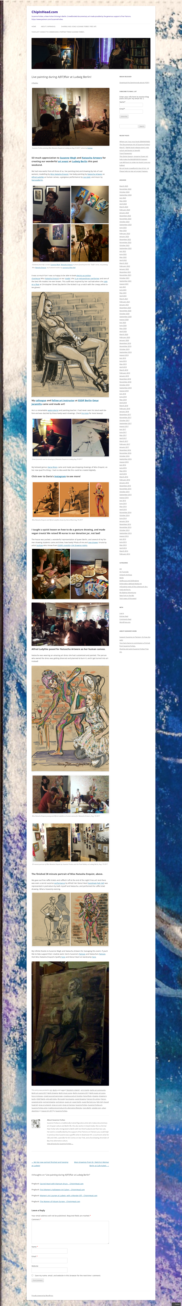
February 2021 (124, 302)
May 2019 (123, 364)
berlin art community (98, 1090)
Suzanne (64, 157)
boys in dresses (37, 1096)
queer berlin (76, 1102)
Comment (36, 1219)
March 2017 (123, 441)
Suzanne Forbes (81, 1105)
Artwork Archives (125, 575)
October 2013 (124, 530)
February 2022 (124, 266)
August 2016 (124, 462)
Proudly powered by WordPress (42, 1296)
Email (35, 1256)
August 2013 (124, 536)
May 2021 (123, 293)
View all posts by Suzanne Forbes (60, 1144)
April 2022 (123, 260)
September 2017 (125, 423)
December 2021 (125, 272)
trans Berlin (87, 1108)
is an (77, 278)
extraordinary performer (89, 278)
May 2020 (123, 328)
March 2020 (123, 334)
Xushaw (89, 148)
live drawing (69, 1099)
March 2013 (123, 551)
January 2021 (124, 305)
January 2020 (124, 340)
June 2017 (123, 432)
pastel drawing (80, 1099)
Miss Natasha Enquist (59, 174)
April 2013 (123, 548)
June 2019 (123, 361)
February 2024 (124, 210)
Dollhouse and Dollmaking (129, 581)
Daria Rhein (52, 467)
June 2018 (123, 397)
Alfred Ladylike (38, 177)
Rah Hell (100, 883)
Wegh (73, 157)
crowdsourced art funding (72, 1096)
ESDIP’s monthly (64, 545)
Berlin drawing (52, 1093)
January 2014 (124, 521)
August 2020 (124, 319)
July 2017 (122, 429)
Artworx (97, 157)
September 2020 (125, 316)
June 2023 (123, 227)
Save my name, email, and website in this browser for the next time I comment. (68, 1275)
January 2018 (124, 411)
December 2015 (125, 486)
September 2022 (125, 248)
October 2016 (124, 456)
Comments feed (125, 619)
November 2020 (125, 311)
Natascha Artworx (94, 174)
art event (63, 161)
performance (59, 883)
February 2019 (124, 373)
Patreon (82, 954)
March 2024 (123, 207)
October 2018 (124, 385)
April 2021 (123, 296)
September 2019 (125, 352)
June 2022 (123, 254)
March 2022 (123, 263)
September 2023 (125, 225)
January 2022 (124, 269)
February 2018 (124, 408)
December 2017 (125, 414)
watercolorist (53, 410)
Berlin (84, 161)
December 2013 (125, 524)
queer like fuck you (89, 1102)
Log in (121, 613)
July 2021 (122, 287)
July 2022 (122, 251)
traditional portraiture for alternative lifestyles (65, 1108)
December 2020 (125, 308)
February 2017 (124, 444)
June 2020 (123, 325)
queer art (68, 1102)
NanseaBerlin (37, 180)
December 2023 (125, 216)
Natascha (87, 157)
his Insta (85, 413)
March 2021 (123, 299)
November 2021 (125, 275)
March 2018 (123, 406)
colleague (41, 400)
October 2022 (124, 245)
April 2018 (123, 403)
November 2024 (125, 189)
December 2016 (125, 450)
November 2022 (125, 242)
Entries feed (123, 616)
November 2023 (125, 219)
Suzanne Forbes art (95, 1105)
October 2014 (124, 515)
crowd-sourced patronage (53, 1096)
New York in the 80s (126, 595)
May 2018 (123, 400)
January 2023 (124, 236)
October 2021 (124, 278)
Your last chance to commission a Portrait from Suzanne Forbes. (58, 32)
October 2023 (124, 222)
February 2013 (124, 554)
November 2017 (125, 417)
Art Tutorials (124, 572)
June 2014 (123, 518)
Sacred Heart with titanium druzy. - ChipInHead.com (61, 1183)
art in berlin (85, 1090)
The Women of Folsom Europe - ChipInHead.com (60, 1201)
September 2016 (125, 459)
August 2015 (124, 497)
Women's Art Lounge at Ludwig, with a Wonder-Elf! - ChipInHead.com (68, 1195)
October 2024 (124, 192)
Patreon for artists (93, 1099)
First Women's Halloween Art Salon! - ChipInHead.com (62, 1189)
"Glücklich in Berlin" (73, 1090)
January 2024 (124, 213)
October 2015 (124, 492)
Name (35, 1247)
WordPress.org (124, 622)
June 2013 (123, 542)
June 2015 (123, 503)
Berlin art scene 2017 (39, 1093)
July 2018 (122, 394)
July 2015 (122, 500)
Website (35, 1266)
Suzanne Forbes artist (40, 1108)
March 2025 (123, 186)
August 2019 (124, 355)
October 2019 (124, 349)
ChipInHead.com (45, 12)
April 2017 (123, 438)
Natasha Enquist (40, 268)
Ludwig (76, 161)
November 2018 (125, 382)
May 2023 (123, 230)
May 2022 (123, 257)
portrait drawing (49, 1102)
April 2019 (123, 367)
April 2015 (123, 509)
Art (51, 1090)
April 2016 (123, 474)
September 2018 (125, 388)
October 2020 (124, 314)
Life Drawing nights (79, 545)
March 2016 (123, 477)
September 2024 (125, 195)
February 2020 (124, 337)
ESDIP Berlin (85, 400)
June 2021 (123, 290)
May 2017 (123, 435)
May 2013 (123, 545)
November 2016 (125, 453)
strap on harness (68, 1105)
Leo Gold (86, 177)
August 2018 (124, 391)
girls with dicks (51, 1099)
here (63, 957)
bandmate (92, 883)
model (67, 278)
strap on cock (57, 1105)
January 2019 (124, 376)
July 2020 (122, 322)
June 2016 (123, 468)
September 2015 (125, 495)
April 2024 (123, 204)
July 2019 (122, 358)
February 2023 (124, 233)
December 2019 (125, 343)
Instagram (60, 476)
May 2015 (123, 506)
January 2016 (124, 483)
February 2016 (124, 480)
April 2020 (123, 331)
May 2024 (123, 201)
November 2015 (125, 489)
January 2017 (124, 447)
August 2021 (124, 284)
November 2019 (125, 346)
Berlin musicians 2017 (81, 1093)
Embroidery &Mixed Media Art (130, 584)
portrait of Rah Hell (69, 268)
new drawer (93, 542)
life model (61, 1099)
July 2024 (122, 198)
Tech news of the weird (127, 598)
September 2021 (125, 281)
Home (34, 26)
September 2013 (125, 533)
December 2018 (125, 379)
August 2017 (124, 426)
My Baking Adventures (127, 592)
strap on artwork (45, 1105)
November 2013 (125, 527)
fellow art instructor (63, 400)
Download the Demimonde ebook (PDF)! (134, 82)
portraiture (60, 1102)
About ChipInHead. (48, 26)
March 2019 (123, 370)
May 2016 (123, 471)
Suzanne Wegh (55, 265)
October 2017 (124, 420)
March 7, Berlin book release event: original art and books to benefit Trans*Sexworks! (134, 150)
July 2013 (122, 539)
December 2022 (125, 239)
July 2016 (122, 465)
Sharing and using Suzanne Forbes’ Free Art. (79, 26)
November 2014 (125, 512)
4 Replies (35, 83)
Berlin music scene (65, 1093)
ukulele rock (96, 1108)
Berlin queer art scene (97, 1093)
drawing (95, 1096)
